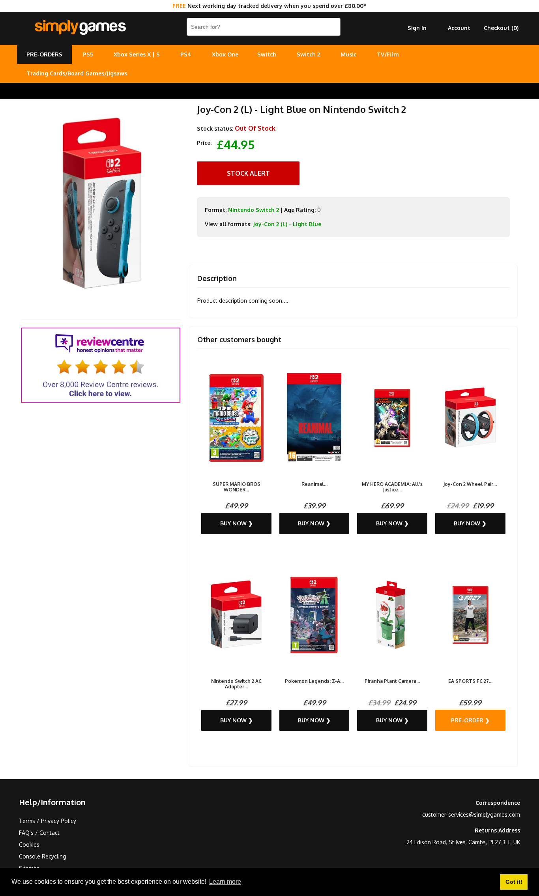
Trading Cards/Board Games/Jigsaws (76, 73)
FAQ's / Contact (39, 832)
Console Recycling (42, 856)
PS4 (185, 54)
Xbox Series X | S (137, 54)
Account (459, 27)
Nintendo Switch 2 (253, 209)
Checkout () (501, 27)
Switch (266, 54)
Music (348, 54)
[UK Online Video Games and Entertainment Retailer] (80, 28)
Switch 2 (308, 54)
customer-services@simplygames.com (471, 814)
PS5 (88, 54)
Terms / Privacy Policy (47, 820)
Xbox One (225, 54)
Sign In (417, 27)
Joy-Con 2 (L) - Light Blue (287, 224)
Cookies (29, 844)
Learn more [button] (225, 881)
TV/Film (388, 54)
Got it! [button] (513, 882)
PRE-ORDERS (44, 54)
